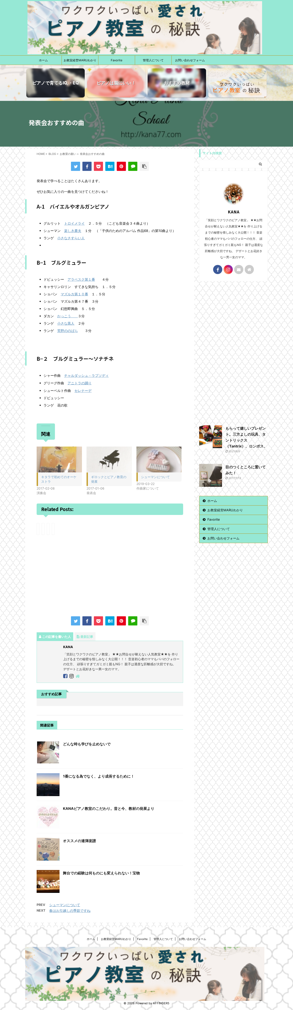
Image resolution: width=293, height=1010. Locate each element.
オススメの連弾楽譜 (79, 840)
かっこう (67, 316)
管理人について (153, 60)
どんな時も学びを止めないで (87, 744)
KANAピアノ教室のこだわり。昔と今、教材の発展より (108, 808)
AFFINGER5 (161, 1003)
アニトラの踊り (80, 383)
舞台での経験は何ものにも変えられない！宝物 (101, 873)
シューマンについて (155, 477)
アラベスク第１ (80, 279)
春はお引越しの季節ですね (69, 910)
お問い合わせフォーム (190, 60)
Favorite (116, 60)
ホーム (43, 60)
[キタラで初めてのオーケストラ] (59, 459)
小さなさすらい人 (71, 238)
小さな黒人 (65, 323)
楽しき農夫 (72, 231)
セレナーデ (83, 390)
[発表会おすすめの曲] (109, 166)
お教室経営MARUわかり (80, 60)
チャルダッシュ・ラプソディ (86, 375)
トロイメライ (74, 223)
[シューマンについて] (159, 459)
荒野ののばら (67, 331)
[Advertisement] (110, 576)
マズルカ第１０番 (74, 294)
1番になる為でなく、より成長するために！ (98, 776)
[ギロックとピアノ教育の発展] (109, 459)
